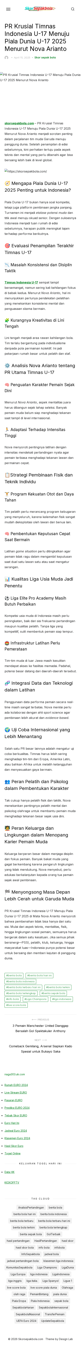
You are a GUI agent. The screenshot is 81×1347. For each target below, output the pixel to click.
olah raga (19, 1294)
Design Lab (66, 1339)
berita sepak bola (54, 993)
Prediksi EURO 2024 (17, 1107)
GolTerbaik (53, 1234)
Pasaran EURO (13, 1100)
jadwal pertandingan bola (23, 1260)
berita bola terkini (59, 987)
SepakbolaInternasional (53, 1307)
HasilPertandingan (45, 1240)
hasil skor (67, 1240)
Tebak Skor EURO (16, 1115)
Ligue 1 (67, 1280)
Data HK (10, 1172)
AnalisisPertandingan (31, 1207)
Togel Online (13, 1153)
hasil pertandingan (18, 1240)
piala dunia (60, 1294)
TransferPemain (54, 1314)
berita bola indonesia (21, 981)
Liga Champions (36, 999)
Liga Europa (18, 1274)
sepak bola (61, 1300)
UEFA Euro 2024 (26, 1320)
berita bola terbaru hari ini (24, 987)
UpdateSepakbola (52, 1320)
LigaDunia (68, 1267)
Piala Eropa (19, 1300)
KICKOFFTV (12, 1182)
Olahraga (67, 1287)
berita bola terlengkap (22, 993)
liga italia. (32, 1280)
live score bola (17, 1005)
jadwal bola (52, 1254)
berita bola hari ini (40, 975)
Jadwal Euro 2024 (16, 1130)
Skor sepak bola (45, 57)
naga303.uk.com (15, 1074)
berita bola (15, 975)
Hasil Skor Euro (14, 1145)
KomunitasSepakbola (19, 1267)
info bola (13, 999)
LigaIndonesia (61, 1274)
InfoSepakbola (30, 1254)
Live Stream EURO (16, 1092)
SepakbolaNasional (28, 1314)
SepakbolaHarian (23, 1307)
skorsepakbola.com (19, 123)
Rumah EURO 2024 (16, 1085)
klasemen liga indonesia (58, 1260)
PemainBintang (39, 1294)
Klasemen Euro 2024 (17, 1138)
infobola (59, 1247)
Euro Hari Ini (12, 1123)
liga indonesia (62, 999)
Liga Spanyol (51, 1280)
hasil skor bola (25, 1247)
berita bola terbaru (21, 1220)
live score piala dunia (44, 1287)
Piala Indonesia (40, 1300)
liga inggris (15, 1280)
